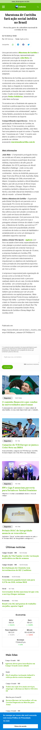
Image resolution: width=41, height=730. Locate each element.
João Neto (24, 58)
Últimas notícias (15, 547)
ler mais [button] (6, 721)
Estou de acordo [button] (20, 726)
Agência (28, 240)
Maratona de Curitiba (28, 53)
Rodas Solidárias (15, 96)
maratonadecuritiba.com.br (23, 142)
